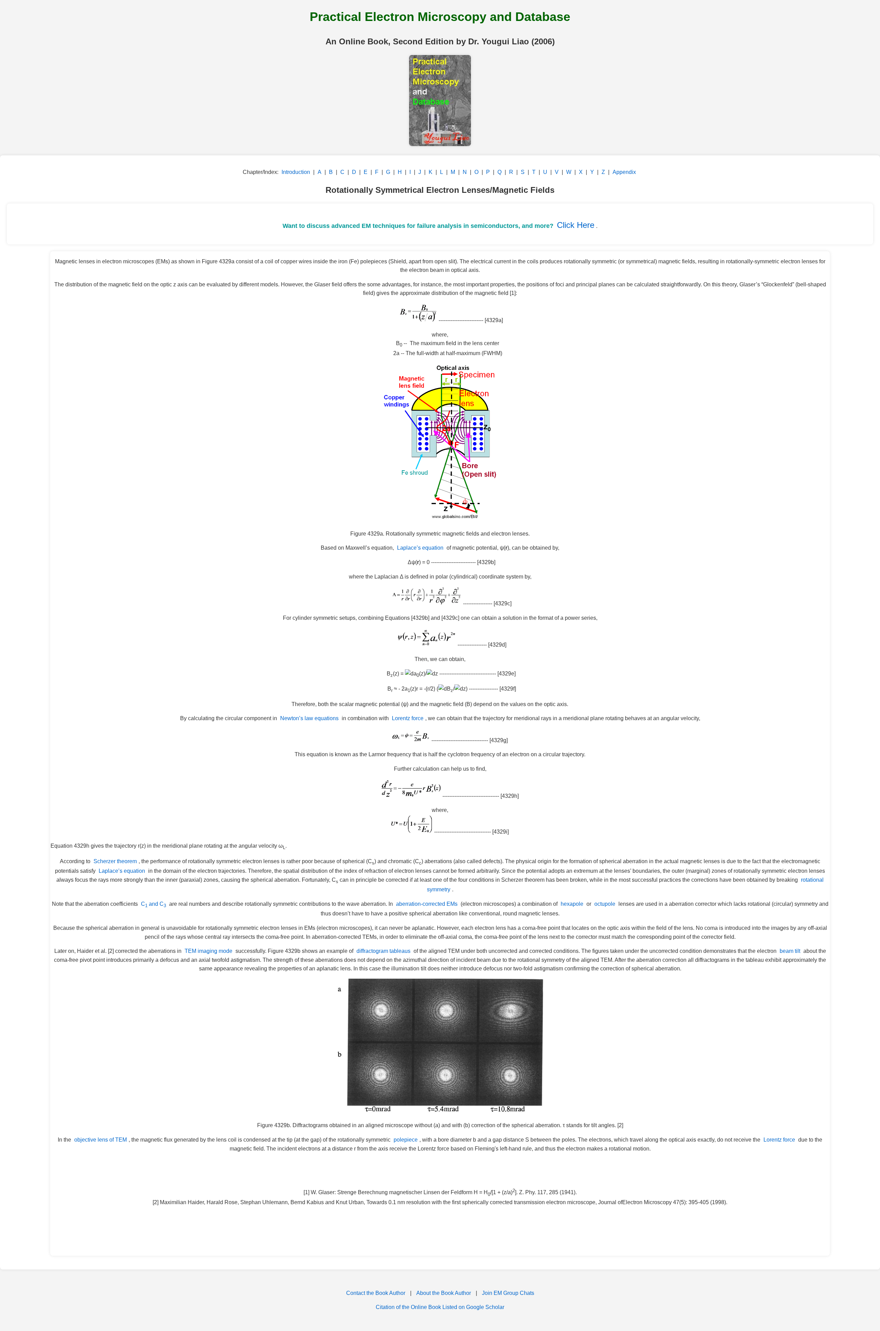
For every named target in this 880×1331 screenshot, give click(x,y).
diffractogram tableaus (383, 951)
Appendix (624, 172)
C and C (153, 904)
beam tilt (790, 951)
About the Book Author (443, 1293)
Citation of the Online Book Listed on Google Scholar (440, 1307)
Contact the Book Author (375, 1293)
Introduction (296, 172)
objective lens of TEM (100, 1140)
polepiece (406, 1140)
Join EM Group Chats (508, 1293)
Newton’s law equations (309, 718)
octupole (604, 904)
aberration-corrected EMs (427, 904)
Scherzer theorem (115, 861)
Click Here (575, 225)
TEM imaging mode (208, 951)
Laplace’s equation (420, 548)
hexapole (572, 904)
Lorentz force (408, 718)
